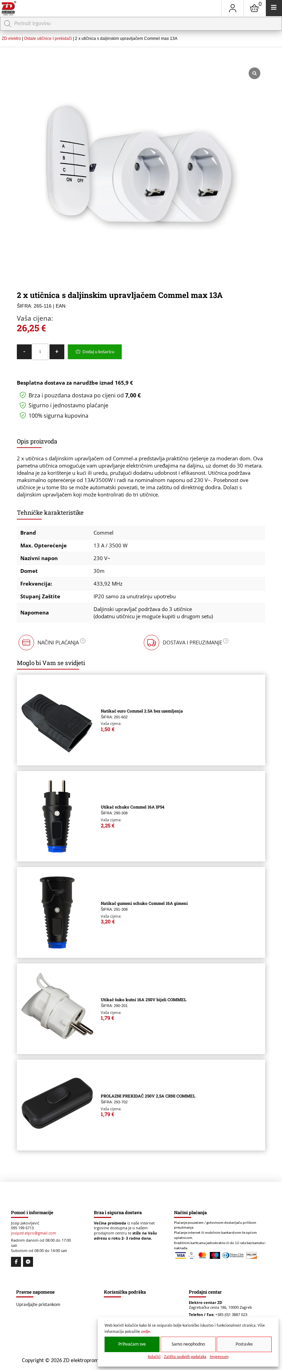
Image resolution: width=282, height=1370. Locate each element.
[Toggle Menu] (274, 8)
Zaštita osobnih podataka (185, 1357)
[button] (51, 642)
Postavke (244, 1344)
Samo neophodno (188, 1344)
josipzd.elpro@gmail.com (33, 1233)
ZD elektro (11, 38)
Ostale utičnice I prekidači (48, 38)
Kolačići (154, 1357)
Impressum (219, 1357)
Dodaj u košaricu (98, 352)
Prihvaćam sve (132, 1344)
